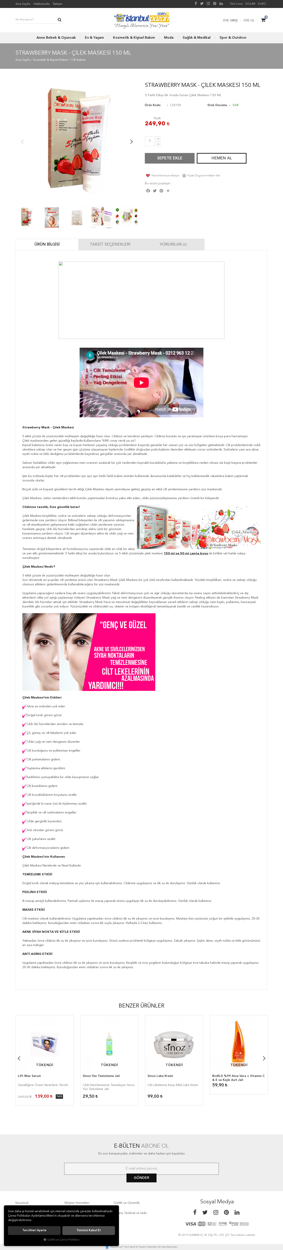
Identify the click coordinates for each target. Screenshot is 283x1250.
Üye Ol (249, 20)
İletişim (57, 4)
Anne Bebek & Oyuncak (56, 38)
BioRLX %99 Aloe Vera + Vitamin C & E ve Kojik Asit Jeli (238, 1078)
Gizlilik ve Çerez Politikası (63, 1239)
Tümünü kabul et (88, 1230)
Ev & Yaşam (94, 38)
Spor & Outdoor (233, 38)
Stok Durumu (217, 105)
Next (131, 141)
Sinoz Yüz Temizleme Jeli (101, 1076)
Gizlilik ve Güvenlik (127, 1202)
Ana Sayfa (22, 4)
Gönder (141, 1178)
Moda (169, 38)
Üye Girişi (230, 20)
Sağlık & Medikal (196, 38)
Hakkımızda (42, 4)
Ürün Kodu (153, 105)
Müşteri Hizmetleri (77, 1202)
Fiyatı (157, 118)
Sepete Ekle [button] (169, 158)
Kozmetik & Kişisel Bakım (134, 38)
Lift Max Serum (29, 1076)
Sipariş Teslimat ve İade (130, 1213)
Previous (22, 141)
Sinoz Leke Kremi (160, 1076)
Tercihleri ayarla (34, 1230)
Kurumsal (21, 1202)
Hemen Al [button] (222, 158)
